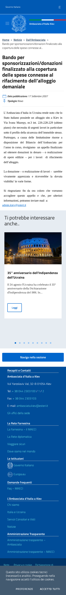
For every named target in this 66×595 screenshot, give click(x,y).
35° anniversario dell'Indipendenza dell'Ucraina (32, 275)
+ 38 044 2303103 (24, 398)
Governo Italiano (13, 7)
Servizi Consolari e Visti (21, 519)
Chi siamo (13, 504)
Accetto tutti (50, 589)
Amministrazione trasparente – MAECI (30, 551)
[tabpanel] (33, 286)
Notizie (18, 40)
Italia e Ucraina (16, 512)
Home (5, 40)
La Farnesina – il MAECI (21, 429)
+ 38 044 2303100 (24, 391)
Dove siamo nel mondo (21, 451)
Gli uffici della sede (18, 413)
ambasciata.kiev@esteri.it (32, 405)
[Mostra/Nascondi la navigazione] (7, 23)
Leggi (17, 307)
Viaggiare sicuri (16, 444)
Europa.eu (19, 474)
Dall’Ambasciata (35, 40)
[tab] (15, 343)
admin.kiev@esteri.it (14, 205)
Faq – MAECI (15, 488)
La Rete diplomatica (19, 436)
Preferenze (24, 589)
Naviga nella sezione (33, 357)
